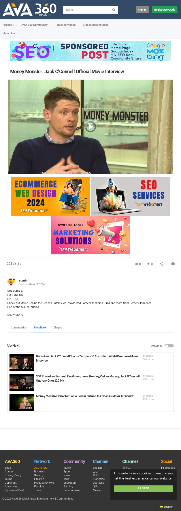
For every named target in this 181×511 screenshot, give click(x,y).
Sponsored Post (14, 490)
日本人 (126, 467)
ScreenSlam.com (140, 303)
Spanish (168, 506)
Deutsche (98, 482)
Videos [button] (7, 24)
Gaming (68, 486)
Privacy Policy (13, 475)
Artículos (9, 33)
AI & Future (40, 467)
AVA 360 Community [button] (34, 24)
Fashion (39, 486)
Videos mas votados (96, 24)
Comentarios (19, 327)
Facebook (40, 327)
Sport (67, 471)
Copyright (11, 482)
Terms (8, 479)
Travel (37, 490)
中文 (95, 475)
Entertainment (72, 490)
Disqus (57, 327)
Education (70, 482)
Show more (15, 314)
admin (23, 280)
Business (39, 471)
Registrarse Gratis (164, 9)
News (67, 475)
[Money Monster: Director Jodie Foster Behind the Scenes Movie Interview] (21, 402)
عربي (96, 471)
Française (99, 479)
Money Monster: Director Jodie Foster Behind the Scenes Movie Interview (85, 396)
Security (39, 475)
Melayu (97, 490)
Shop (8, 467)
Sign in (142, 9)
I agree (143, 488)
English (97, 467)
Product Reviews (44, 482)
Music (67, 467)
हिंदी (95, 486)
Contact (9, 471)
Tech (66, 479)
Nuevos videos (66, 24)
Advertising (11, 486)
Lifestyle (39, 479)
